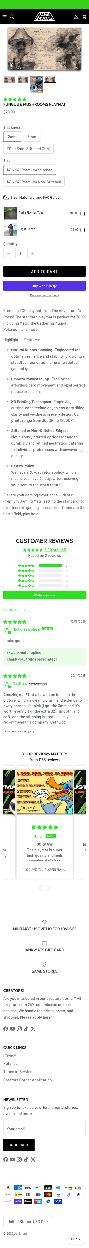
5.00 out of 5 (55, 549)
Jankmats (21, 1233)
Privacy (9, 1055)
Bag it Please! (27, 229)
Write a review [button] (44, 595)
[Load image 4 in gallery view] (44, 49)
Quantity (10, 243)
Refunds (10, 1063)
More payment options (44, 295)
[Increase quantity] (32, 253)
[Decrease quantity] (8, 253)
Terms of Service (17, 1071)
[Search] (13, 16)
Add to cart (44, 271)
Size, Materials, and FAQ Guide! (35, 197)
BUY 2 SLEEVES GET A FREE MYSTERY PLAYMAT (45, 4)
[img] (14, 621)
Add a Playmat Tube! (32, 212)
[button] (14, 99)
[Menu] (4, 16)
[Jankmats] (44, 16)
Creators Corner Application (27, 1079)
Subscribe (19, 1145)
